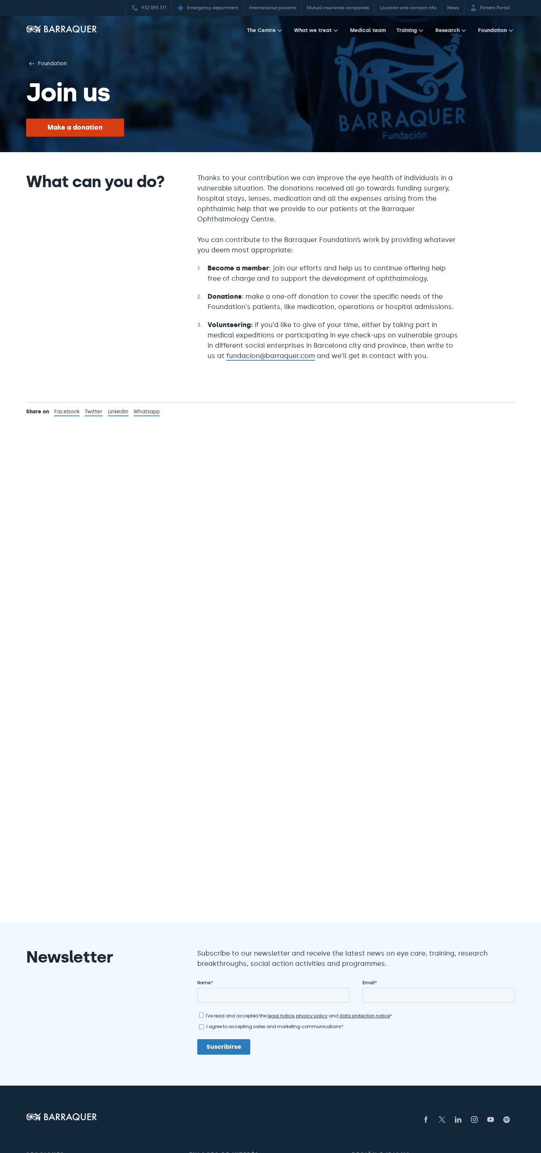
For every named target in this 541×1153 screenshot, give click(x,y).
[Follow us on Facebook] (426, 1119)
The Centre (261, 30)
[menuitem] (265, 32)
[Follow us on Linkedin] (458, 1119)
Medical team (368, 30)
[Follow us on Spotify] (507, 1119)
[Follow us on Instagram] (474, 1119)
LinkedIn (118, 412)
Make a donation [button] (75, 127)
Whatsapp (147, 412)
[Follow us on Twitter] (442, 1119)
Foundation (492, 30)
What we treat (313, 30)
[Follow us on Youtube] (490, 1119)
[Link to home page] (61, 29)
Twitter (94, 412)
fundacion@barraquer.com (270, 356)
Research (447, 30)
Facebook (66, 412)
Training (406, 30)
